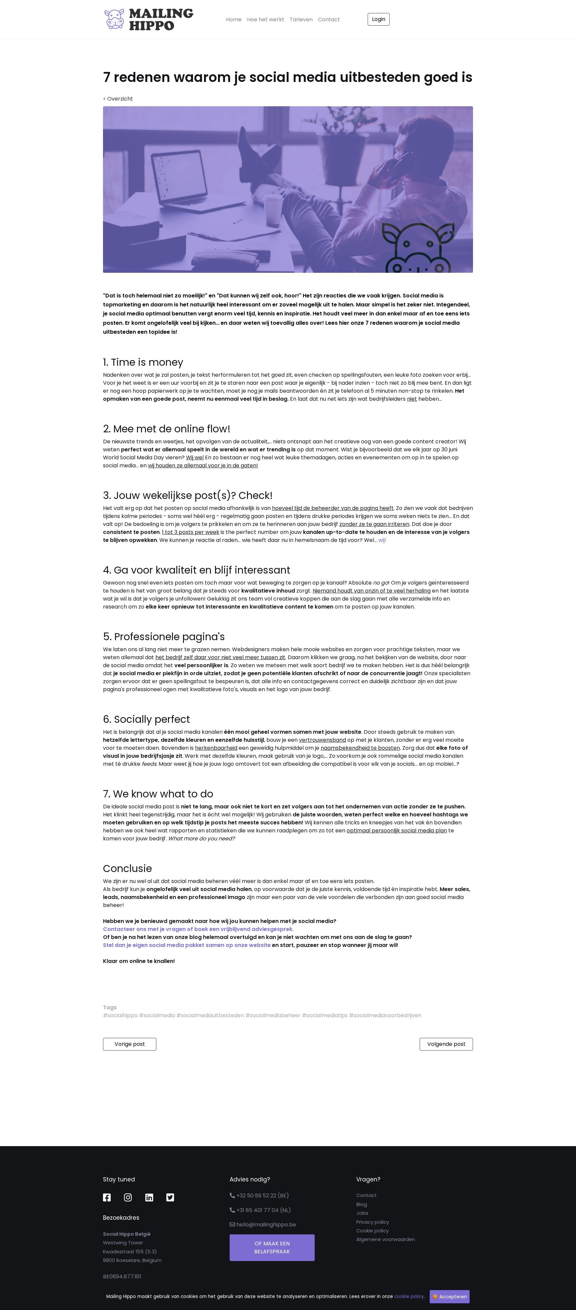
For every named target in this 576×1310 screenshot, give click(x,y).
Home (235, 19)
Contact (329, 19)
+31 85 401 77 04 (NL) (263, 1210)
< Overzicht (118, 99)
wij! (382, 540)
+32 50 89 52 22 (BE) (262, 1195)
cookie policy (409, 1296)
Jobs (362, 1213)
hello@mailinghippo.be (266, 1224)
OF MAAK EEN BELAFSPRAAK (272, 1247)
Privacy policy (372, 1222)
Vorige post (130, 1044)
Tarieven (301, 19)
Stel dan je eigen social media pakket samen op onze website (187, 945)
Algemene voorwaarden (385, 1239)
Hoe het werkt (265, 19)
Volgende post (446, 1044)
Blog (361, 1204)
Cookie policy (372, 1230)
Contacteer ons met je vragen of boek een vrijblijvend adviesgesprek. (198, 929)
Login (378, 19)
